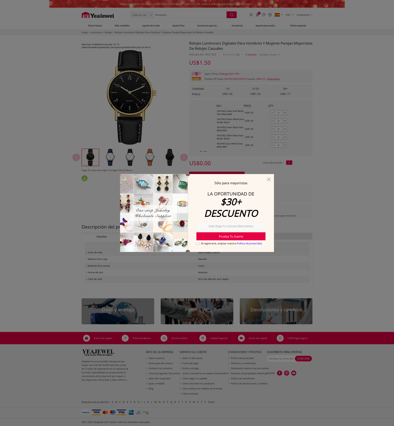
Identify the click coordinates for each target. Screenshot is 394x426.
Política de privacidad (249, 243)
